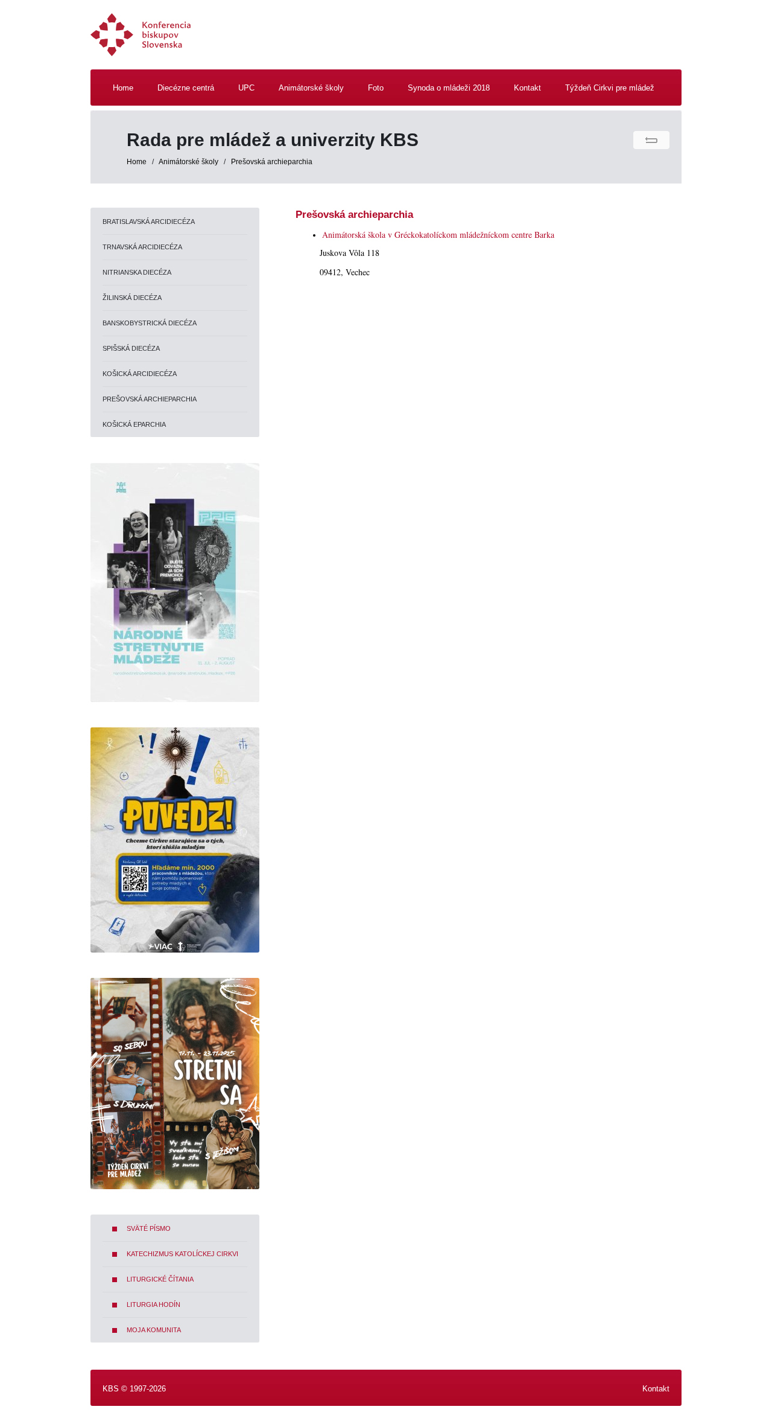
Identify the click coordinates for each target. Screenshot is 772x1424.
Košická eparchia (134, 424)
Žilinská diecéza (132, 297)
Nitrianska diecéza (137, 272)
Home (137, 162)
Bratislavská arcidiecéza (149, 221)
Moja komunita (154, 1329)
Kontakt (655, 1388)
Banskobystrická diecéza (150, 323)
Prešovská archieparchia (271, 162)
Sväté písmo (149, 1228)
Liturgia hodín (153, 1304)
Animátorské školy (189, 162)
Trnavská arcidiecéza (142, 247)
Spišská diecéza (131, 348)
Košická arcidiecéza (140, 373)
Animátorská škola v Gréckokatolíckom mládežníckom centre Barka (438, 234)
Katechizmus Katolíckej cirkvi (182, 1253)
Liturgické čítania (160, 1279)
